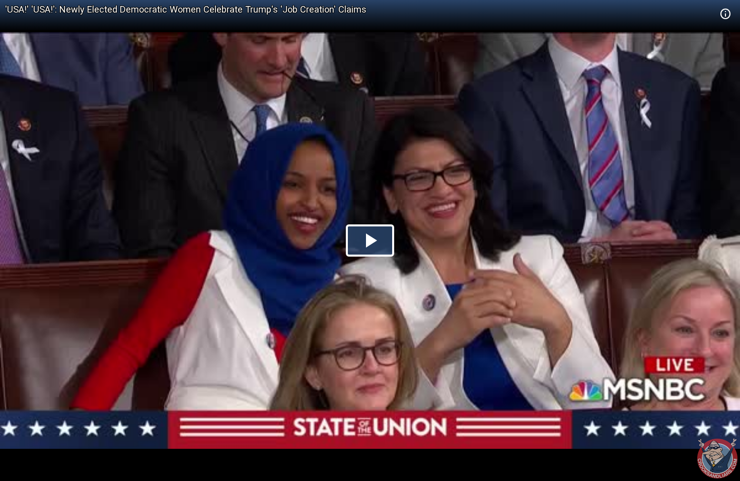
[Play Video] (370, 240)
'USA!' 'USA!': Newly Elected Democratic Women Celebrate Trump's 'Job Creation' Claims (185, 9)
